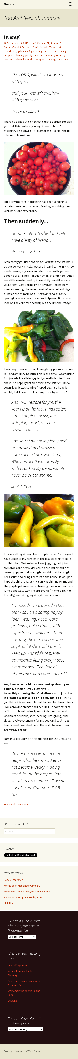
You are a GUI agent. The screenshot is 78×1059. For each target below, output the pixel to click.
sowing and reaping (44, 59)
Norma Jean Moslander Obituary (22, 885)
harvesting (60, 51)
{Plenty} (12, 37)
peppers (9, 55)
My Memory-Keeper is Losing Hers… (24, 897)
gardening (37, 51)
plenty (29, 55)
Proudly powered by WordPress (22, 1051)
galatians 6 (24, 51)
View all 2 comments (18, 804)
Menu (7, 4)
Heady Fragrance (13, 879)
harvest (48, 51)
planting (19, 55)
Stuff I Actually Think (44, 47)
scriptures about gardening (49, 55)
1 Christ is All (42, 43)
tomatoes (62, 59)
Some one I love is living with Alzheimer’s (27, 891)
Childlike (8, 903)
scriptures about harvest (18, 59)
